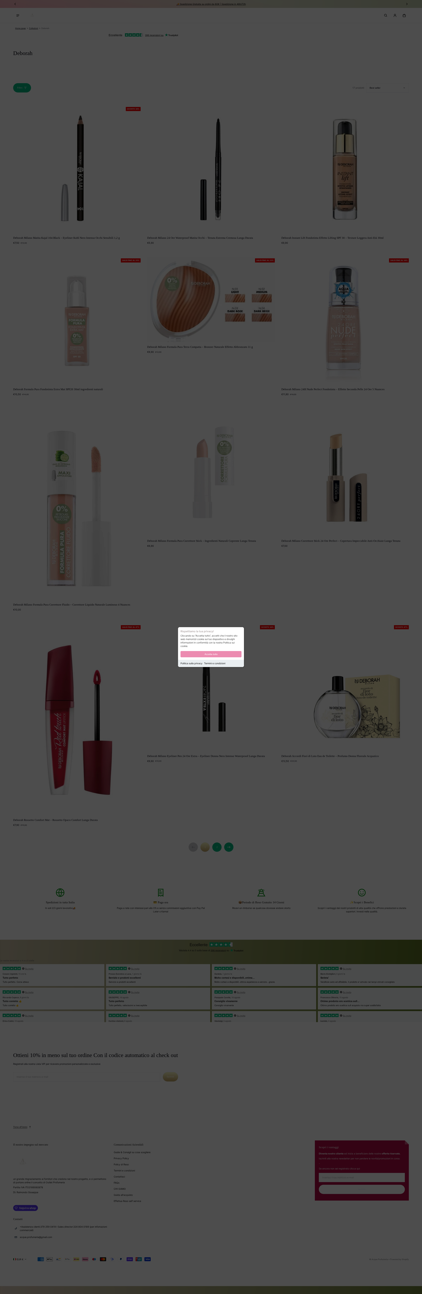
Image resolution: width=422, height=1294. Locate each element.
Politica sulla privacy (191, 663)
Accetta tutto (211, 654)
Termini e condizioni (214, 663)
